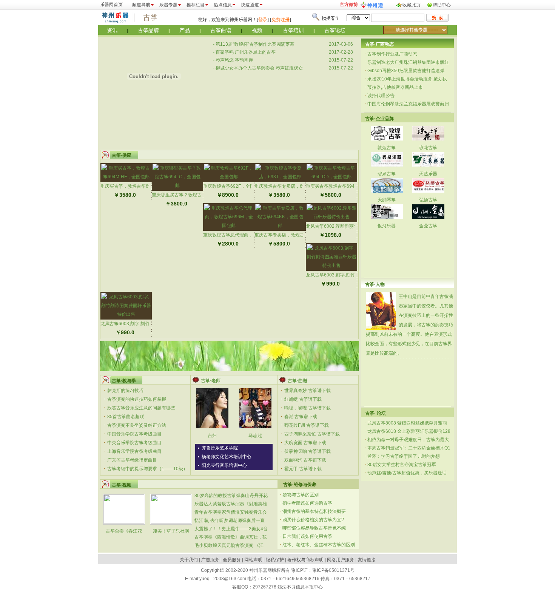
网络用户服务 (340, 559)
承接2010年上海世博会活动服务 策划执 (407, 79)
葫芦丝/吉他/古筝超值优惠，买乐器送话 (407, 473)
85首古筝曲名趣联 (125, 416)
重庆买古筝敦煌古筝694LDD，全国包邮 (346, 186)
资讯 (112, 30)
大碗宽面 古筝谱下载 (305, 442)
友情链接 (367, 559)
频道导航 (141, 5)
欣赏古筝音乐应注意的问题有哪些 (141, 408)
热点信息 (223, 5)
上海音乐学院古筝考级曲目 (134, 451)
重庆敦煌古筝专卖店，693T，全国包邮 (293, 186)
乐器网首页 (111, 4)
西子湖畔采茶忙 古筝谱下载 (312, 434)
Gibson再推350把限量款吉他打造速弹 (405, 70)
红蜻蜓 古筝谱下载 (303, 399)
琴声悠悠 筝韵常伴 (234, 60)
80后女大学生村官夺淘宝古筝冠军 (401, 464)
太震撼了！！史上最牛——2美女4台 (231, 528)
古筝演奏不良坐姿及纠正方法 (136, 425)
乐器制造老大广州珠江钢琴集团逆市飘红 (408, 62)
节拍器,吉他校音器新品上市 (395, 87)
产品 (184, 30)
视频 (257, 30)
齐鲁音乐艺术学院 (220, 448)
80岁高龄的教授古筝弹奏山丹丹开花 (231, 495)
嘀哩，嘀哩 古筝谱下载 (307, 408)
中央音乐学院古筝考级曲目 (134, 442)
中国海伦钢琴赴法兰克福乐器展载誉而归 (408, 104)
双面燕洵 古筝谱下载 (305, 460)
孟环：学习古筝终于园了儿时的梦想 (403, 456)
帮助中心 (442, 5)
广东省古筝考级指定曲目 (132, 460)
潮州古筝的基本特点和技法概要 (314, 511)
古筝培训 (293, 30)
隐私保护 (275, 559)
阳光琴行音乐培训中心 (224, 465)
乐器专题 (168, 5)
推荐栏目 (196, 5)
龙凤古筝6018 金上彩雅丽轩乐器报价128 (408, 431)
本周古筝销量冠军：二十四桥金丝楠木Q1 (408, 448)
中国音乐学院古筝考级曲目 (134, 434)
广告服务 (210, 559)
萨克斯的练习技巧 (125, 390)
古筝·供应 (121, 155)
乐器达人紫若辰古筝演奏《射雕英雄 (230, 504)
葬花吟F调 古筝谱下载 (306, 425)
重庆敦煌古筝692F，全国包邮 (233, 186)
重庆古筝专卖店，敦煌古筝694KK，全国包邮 (299, 235)
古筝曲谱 (220, 30)
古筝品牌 (148, 30)
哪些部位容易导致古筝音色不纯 (314, 528)
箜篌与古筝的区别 (300, 494)
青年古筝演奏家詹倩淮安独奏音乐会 (230, 512)
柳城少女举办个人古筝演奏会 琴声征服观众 (259, 68)
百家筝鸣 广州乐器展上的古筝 (246, 52)
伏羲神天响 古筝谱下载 (307, 451)
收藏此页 (411, 5)
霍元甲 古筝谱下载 (303, 468)
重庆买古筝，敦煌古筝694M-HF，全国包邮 (144, 186)
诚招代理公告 (381, 95)
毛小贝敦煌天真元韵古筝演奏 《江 (229, 545)
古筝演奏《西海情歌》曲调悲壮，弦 (230, 537)
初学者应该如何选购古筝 (307, 503)
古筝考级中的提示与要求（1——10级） (147, 468)
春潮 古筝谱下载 (300, 416)
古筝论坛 (334, 30)
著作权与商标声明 (305, 559)
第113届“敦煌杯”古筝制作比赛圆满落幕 (255, 44)
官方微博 (349, 4)
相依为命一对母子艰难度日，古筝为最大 (408, 439)
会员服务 (232, 559)
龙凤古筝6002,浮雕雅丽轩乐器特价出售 (345, 226)
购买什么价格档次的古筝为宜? (313, 519)
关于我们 (189, 559)
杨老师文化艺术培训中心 (226, 456)
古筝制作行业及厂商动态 (392, 54)
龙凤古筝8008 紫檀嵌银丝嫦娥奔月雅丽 (407, 423)
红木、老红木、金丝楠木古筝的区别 (318, 544)
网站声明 (253, 559)
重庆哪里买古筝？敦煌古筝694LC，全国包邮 (197, 195)
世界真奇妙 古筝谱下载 (307, 390)
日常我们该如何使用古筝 (307, 536)
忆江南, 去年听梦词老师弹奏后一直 (229, 520)
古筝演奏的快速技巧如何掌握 (136, 399)
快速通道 (250, 5)
